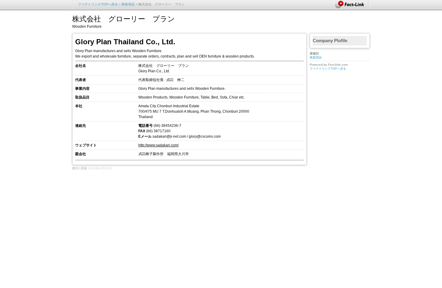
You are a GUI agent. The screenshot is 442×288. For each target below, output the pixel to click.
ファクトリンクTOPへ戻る (98, 4)
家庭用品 (128, 4)
